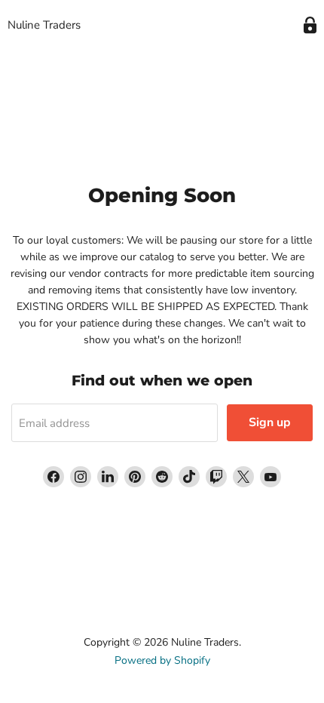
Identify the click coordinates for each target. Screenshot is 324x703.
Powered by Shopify (162, 660)
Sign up (270, 422)
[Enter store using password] (310, 25)
